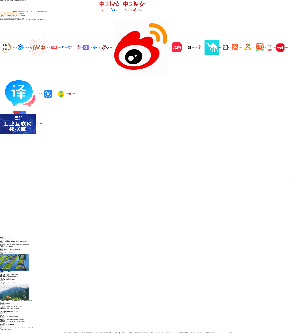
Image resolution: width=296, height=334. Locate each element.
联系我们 (71, 332)
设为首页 (81, 332)
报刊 (3, 0)
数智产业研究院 (23, 0)
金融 (2, 329)
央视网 (7, 19)
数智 (1, 240)
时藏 (10, 0)
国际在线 (14, 19)
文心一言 (98, 47)
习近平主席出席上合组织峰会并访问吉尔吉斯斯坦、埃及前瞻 (12, 15)
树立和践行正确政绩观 (18, 11)
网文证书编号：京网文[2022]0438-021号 (162, 332)
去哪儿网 (221, 47)
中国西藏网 (37, 19)
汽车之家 (229, 47)
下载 (1, 331)
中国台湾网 (33, 19)
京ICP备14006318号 (113, 332)
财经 (7, 238)
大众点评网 (241, 47)
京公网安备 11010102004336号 (127, 332)
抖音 (192, 47)
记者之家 (13, 0)
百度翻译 (41, 93)
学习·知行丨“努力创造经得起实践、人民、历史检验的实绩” (12, 18)
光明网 (41, 19)
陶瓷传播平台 (14, 47)
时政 (4, 327)
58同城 (254, 47)
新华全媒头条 (25, 11)
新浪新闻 (111, 47)
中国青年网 (23, 19)
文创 (8, 240)
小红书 (183, 47)
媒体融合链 (17, 0)
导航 (1, 0)
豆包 (82, 47)
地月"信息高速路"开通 (33, 11)
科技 (9, 238)
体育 (5, 329)
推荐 (1, 327)
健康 (25, 327)
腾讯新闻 (66, 47)
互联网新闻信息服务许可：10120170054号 (144, 332)
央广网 (44, 19)
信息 (32, 327)
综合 (1, 238)
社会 (5, 238)
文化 (22, 327)
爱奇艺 (195, 47)
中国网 (10, 19)
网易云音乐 (73, 93)
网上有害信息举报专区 (89, 332)
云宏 (10, 240)
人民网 (1, 19)
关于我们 (66, 332)
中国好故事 (6, 0)
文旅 (6, 240)
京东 (275, 47)
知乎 (187, 47)
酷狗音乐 (54, 93)
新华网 (4, 19)
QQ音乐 (67, 93)
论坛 (29, 327)
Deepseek (74, 47)
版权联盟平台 (26, 47)
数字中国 (10, 329)
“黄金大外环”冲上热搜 (42, 11)
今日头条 (59, 47)
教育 (15, 327)
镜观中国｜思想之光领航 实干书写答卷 (8, 16)
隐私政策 (76, 332)
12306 (203, 47)
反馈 (3, 331)
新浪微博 (169, 47)
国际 (3, 238)
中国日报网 (18, 19)
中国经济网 (28, 19)
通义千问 (90, 47)
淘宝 (265, 47)
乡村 (3, 240)
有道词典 (287, 47)
